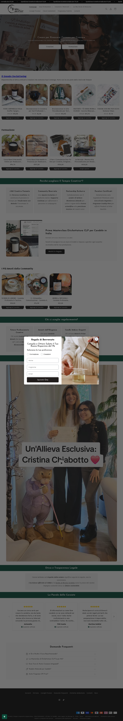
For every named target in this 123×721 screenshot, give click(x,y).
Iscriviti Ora (42, 380)
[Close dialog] (96, 339)
